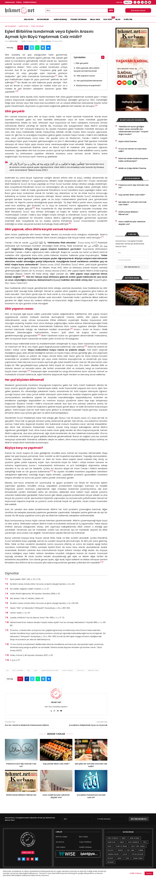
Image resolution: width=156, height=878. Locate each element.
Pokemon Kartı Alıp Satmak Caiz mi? (21, 765)
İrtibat (19, 2)
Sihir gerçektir (81, 63)
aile (7, 670)
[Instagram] (142, 2)
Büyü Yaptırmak (18, 670)
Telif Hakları (60, 847)
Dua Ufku (108, 19)
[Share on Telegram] (43, 47)
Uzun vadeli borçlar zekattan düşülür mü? (56, 796)
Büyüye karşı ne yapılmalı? (88, 85)
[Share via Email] (48, 47)
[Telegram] (149, 2)
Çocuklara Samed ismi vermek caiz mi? (91, 796)
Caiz (28, 670)
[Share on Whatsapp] (37, 47)
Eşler (35, 670)
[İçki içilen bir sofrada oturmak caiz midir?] (91, 750)
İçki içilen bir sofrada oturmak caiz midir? (91, 765)
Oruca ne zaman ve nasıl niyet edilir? (132, 150)
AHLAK (109, 846)
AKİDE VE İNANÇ (134, 838)
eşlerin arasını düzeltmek (49, 670)
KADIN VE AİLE (111, 842)
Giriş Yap (119, 2)
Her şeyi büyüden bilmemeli (89, 80)
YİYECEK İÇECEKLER (137, 854)
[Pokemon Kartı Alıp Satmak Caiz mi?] (21, 750)
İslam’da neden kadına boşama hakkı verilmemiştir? (133, 159)
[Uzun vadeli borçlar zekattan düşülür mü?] (56, 781)
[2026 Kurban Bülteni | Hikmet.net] (21, 781)
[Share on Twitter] (32, 47)
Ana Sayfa (29, 19)
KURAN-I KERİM (137, 858)
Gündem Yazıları (113, 854)
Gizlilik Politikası (30, 2)
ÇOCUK (125, 854)
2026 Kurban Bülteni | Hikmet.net (21, 795)
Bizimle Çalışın (61, 836)
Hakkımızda (10, 2)
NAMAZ (122, 842)
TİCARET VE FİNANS (121, 846)
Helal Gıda (95, 19)
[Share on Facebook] (26, 47)
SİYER (127, 858)
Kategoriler (43, 19)
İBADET (124, 838)
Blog (118, 19)
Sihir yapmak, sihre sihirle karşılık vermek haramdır (86, 69)
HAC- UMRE (130, 850)
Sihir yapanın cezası (86, 76)
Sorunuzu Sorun (138, 10)
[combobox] (80, 10)
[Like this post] (21, 47)
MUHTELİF (110, 858)
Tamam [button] (149, 873)
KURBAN (140, 850)
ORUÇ (145, 842)
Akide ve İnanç (60, 19)
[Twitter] (138, 2)
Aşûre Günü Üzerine (127, 141)
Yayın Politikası (85, 842)
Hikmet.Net (13, 41)
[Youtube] (145, 2)
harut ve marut (67, 670)
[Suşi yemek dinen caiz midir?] (56, 750)
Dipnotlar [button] (12, 573)
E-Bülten (128, 19)
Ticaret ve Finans (78, 19)
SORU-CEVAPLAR (112, 838)
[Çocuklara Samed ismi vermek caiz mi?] (91, 781)
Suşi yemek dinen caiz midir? (56, 763)
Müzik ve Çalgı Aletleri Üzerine (132, 168)
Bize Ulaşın (83, 836)
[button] (56, 76)
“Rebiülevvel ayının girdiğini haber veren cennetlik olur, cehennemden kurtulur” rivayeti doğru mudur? (133, 130)
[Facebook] (135, 2)
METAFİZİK (110, 862)
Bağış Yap (128, 2)
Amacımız (60, 842)
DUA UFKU (110, 850)
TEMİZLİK (120, 850)
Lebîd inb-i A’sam (93, 670)
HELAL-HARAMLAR (133, 842)
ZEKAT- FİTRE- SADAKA (138, 846)
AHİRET (119, 858)
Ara (111, 10)
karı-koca (80, 670)
